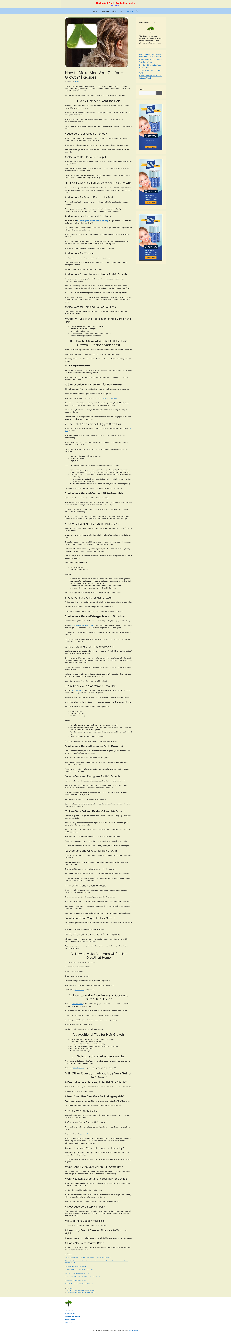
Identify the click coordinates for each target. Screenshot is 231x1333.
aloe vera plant (77, 1004)
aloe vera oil (79, 990)
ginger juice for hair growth (107, 398)
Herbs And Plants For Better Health (115, 3)
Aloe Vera (130, 11)
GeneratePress (133, 1330)
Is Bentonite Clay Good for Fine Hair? (75, 1280)
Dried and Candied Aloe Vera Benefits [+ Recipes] (79, 1269)
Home (95, 11)
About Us (68, 1322)
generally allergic (78, 1068)
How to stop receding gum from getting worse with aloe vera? (82, 1276)
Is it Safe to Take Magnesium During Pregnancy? (81, 1290)
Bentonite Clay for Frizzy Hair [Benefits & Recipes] (79, 1283)
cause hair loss (84, 1134)
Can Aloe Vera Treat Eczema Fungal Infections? (81, 1292)
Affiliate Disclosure (72, 1316)
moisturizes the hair (77, 690)
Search (141, 89)
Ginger (114, 11)
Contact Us (69, 1310)
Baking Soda (105, 11)
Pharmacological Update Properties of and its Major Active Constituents (88, 1257)
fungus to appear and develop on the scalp (92, 221)
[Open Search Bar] (137, 11)
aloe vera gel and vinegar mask (81, 625)
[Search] (159, 93)
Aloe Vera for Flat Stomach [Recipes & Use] (77, 1273)
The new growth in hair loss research (75, 1266)
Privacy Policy (70, 1313)
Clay (121, 11)
